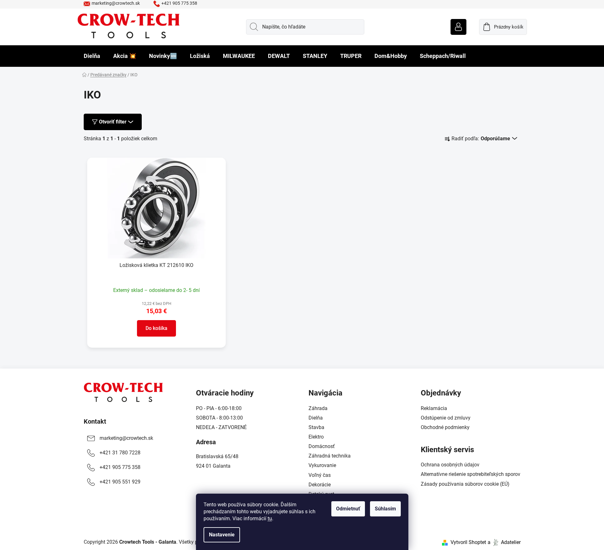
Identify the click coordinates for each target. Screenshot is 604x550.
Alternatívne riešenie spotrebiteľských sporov (470, 474)
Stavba (316, 427)
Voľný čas (319, 475)
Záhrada (318, 408)
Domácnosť (321, 446)
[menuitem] (92, 56)
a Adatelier (504, 542)
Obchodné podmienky (445, 427)
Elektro (316, 437)
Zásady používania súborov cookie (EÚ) (465, 484)
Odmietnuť (348, 509)
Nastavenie (222, 535)
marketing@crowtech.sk (116, 3)
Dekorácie (319, 485)
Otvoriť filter (113, 122)
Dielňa (315, 418)
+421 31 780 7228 (120, 453)
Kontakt (95, 421)
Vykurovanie (322, 465)
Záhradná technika (329, 456)
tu (270, 518)
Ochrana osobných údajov (450, 465)
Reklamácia (434, 408)
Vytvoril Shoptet (468, 542)
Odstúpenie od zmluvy (446, 418)
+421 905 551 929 (120, 482)
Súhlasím (385, 509)
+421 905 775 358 (179, 3)
